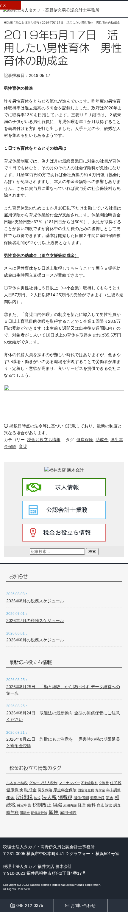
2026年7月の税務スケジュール (35, 620)
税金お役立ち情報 (43, 439)
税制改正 (41, 804)
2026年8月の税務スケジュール (35, 600)
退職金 (25, 813)
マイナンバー (69, 783)
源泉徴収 (97, 798)
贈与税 (12, 812)
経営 (82, 805)
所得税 (24, 797)
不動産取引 (89, 783)
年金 (10, 797)
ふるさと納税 (17, 783)
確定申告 (24, 805)
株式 (37, 798)
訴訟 (108, 805)
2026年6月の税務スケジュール (35, 640)
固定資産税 (86, 790)
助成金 (102, 439)
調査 (117, 805)
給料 (91, 805)
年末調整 (113, 790)
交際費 (104, 783)
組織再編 (70, 805)
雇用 (54, 812)
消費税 (65, 797)
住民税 (115, 783)
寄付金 (100, 790)
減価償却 (81, 797)
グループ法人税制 (43, 783)
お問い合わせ (82, 905)
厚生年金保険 (65, 790)
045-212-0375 (29, 905)
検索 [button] (92, 551)
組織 (57, 804)
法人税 (49, 797)
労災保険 (45, 790)
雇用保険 (68, 812)
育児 (23, 446)
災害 (109, 797)
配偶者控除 (39, 813)
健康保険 (85, 439)
